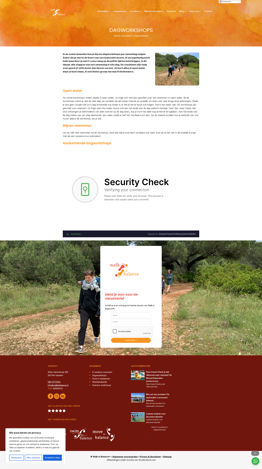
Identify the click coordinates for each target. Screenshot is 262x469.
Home (117, 35)
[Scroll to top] (255, 453)
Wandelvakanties (153, 11)
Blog (181, 11)
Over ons (194, 11)
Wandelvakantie (99, 382)
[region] (35, 446)
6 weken (92, 61)
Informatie (102, 11)
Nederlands (226, 2)
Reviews (171, 11)
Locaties (134, 11)
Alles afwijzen (33, 457)
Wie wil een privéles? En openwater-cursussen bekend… (158, 397)
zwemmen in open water (169, 97)
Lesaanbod (119, 11)
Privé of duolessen (101, 378)
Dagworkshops (99, 375)
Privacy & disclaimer (150, 456)
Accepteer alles (52, 457)
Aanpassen (16, 457)
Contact (208, 11)
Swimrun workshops (101, 385)
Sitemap (167, 456)
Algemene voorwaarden (125, 456)
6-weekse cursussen (102, 372)
